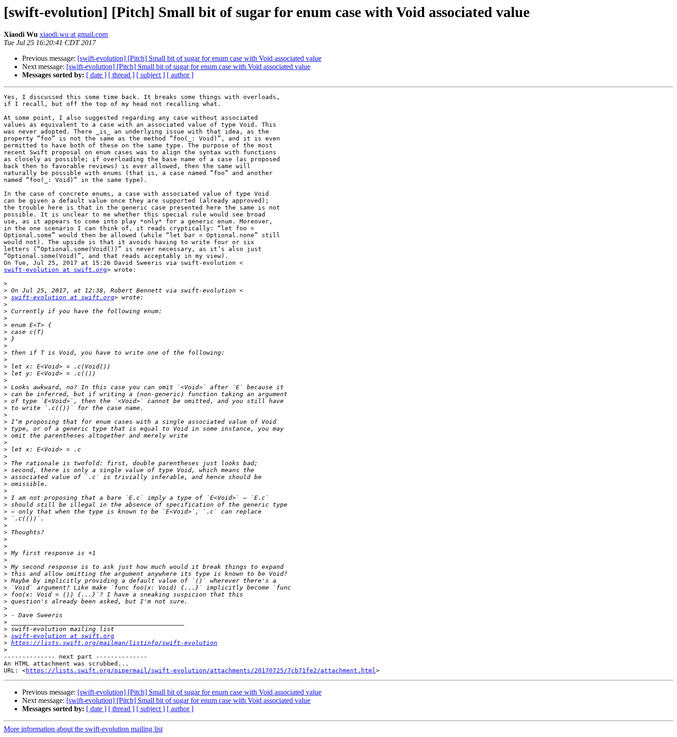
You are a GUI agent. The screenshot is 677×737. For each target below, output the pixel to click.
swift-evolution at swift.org (55, 269)
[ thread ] (121, 75)
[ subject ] (150, 75)
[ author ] (180, 75)
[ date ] (96, 75)
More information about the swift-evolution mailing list (83, 729)
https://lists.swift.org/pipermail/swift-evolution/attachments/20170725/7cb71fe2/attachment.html (201, 670)
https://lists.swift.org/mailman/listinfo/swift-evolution (114, 642)
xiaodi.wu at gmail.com (74, 34)
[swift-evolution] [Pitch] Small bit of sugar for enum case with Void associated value (199, 58)
